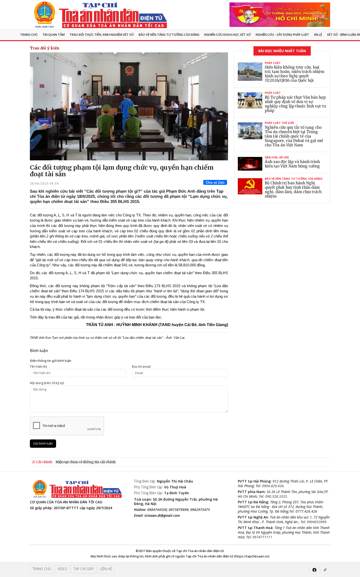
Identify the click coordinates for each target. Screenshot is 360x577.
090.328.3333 (276, 496)
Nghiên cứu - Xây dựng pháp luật (282, 35)
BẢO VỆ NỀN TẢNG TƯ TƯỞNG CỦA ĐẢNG (169, 35)
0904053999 (316, 521)
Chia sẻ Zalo (215, 182)
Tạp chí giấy (84, 568)
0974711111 (262, 537)
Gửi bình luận (43, 443)
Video (62, 568)
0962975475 (200, 509)
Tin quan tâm (53, 35)
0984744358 (157, 509)
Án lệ (318, 35)
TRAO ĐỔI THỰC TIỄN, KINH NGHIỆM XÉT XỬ (102, 35)
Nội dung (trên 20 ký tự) (47, 383)
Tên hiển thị (38, 367)
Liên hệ (106, 568)
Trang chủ (28, 35)
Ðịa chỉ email (141, 367)
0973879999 (178, 509)
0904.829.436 (273, 485)
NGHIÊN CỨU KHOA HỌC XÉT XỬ (227, 35)
